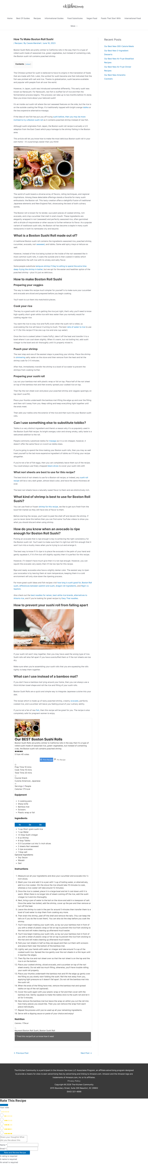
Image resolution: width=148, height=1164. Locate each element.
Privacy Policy (74, 1081)
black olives (53, 466)
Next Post (86, 1053)
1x (20, 825)
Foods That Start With (111, 18)
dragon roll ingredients (66, 586)
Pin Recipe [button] (60, 760)
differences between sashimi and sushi (37, 586)
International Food (133, 18)
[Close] (4, 1105)
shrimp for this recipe (48, 507)
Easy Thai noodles (70, 598)
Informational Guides (54, 18)
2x (30, 825)
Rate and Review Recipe (15, 1152)
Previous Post (21, 1053)
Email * (3, 1149)
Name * (3, 1145)
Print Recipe (47, 760)
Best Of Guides (23, 18)
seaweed (40, 244)
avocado (74, 701)
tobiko (86, 107)
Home (9, 18)
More (73, 26)
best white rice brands (63, 595)
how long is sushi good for (69, 582)
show (28, 64)
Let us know (38, 1036)
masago (52, 441)
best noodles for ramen (41, 595)
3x (40, 825)
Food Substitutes (75, 18)
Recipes (37, 18)
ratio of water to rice (76, 327)
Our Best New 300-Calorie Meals (119, 46)
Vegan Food (91, 18)
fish (37, 710)
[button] (15, 751)
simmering (20, 357)
